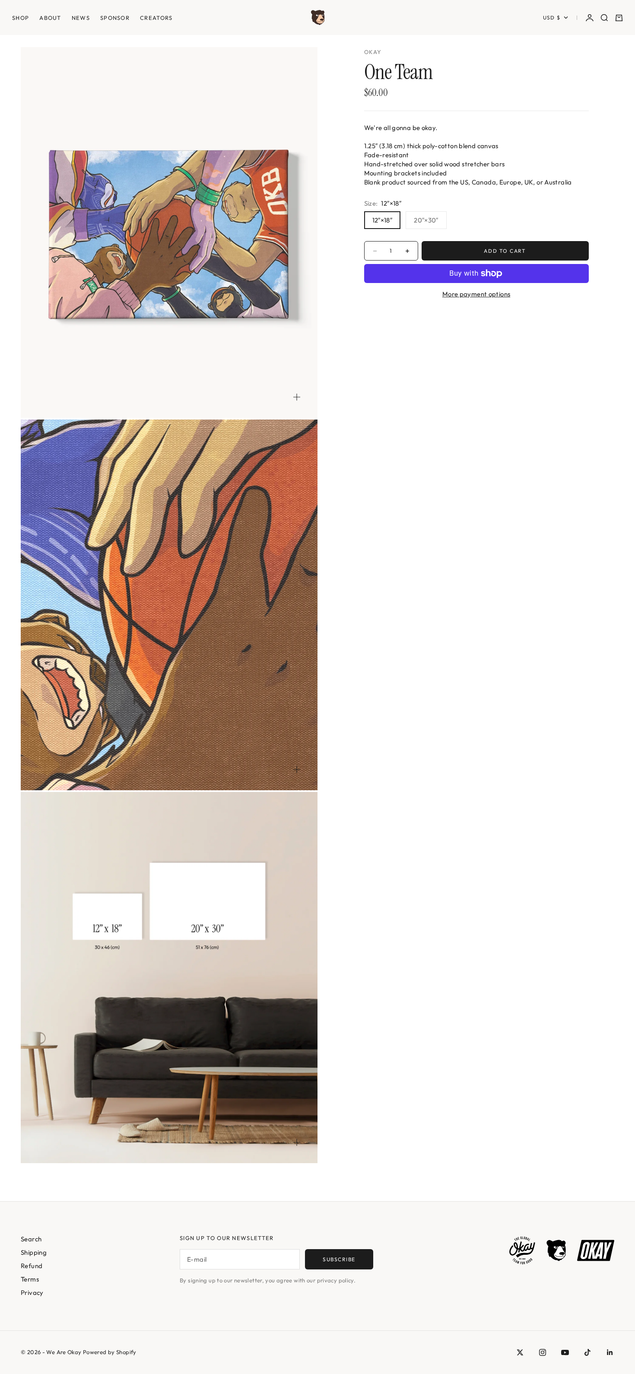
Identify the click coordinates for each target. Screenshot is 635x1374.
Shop (20, 17)
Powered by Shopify (110, 1352)
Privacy (32, 1292)
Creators (156, 17)
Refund (31, 1266)
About (50, 17)
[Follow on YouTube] (565, 1352)
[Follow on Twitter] (520, 1352)
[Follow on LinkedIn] (610, 1352)
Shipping (34, 1252)
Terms (30, 1279)
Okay (373, 51)
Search (31, 1239)
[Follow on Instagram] (542, 1352)
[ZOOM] (296, 397)
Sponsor (115, 17)
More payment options (476, 294)
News (81, 17)
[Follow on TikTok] (587, 1352)
